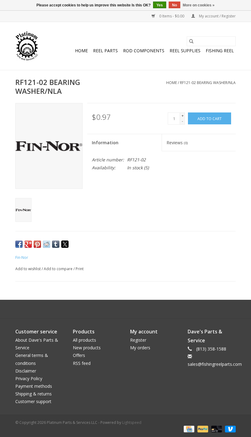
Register (138, 340)
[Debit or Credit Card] (216, 428)
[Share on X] (65, 244)
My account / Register (217, 16)
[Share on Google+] (28, 244)
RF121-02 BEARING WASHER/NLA (208, 82)
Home (81, 50)
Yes (159, 5)
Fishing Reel (220, 50)
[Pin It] (37, 244)
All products (84, 340)
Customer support (33, 401)
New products (87, 348)
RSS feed (82, 363)
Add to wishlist (28, 268)
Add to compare (58, 268)
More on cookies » (199, 5)
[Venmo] (229, 428)
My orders (140, 348)
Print (80, 268)
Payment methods (33, 386)
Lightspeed (131, 422)
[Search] (191, 41)
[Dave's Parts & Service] (26, 46)
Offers (79, 355)
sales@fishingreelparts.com (215, 364)
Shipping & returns (33, 394)
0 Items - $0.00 (171, 16)
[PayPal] (202, 428)
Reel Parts (105, 50)
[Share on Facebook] (19, 244)
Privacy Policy (28, 378)
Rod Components (143, 50)
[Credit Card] (188, 428)
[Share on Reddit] (46, 244)
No (174, 5)
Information (105, 142)
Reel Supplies (185, 50)
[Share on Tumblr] (55, 244)
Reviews (177, 142)
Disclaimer (25, 371)
